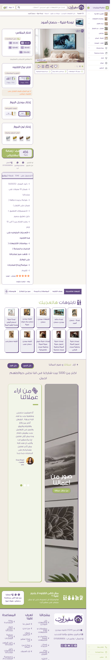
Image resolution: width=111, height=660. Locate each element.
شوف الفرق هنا (11, 108)
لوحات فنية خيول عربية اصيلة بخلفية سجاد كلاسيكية (43, 345)
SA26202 (40, 60)
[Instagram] (72, 645)
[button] (28, 485)
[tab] (73, 291)
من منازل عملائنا (61, 491)
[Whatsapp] (62, 645)
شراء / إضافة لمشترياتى (13, 153)
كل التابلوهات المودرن (68, 13)
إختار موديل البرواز (20, 102)
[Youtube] (68, 645)
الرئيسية (79, 13)
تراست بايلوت (20, 282)
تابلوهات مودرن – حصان (43, 320)
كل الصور (27, 366)
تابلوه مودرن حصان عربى (27, 342)
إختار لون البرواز (22, 127)
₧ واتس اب (16, 165)
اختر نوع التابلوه (22, 67)
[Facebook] (75, 645)
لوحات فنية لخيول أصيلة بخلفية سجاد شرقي (74, 345)
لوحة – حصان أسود (74, 321)
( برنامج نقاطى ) (18, 176)
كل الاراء (13, 366)
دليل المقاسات (12, 39)
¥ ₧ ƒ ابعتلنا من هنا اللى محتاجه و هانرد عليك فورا (12, 598)
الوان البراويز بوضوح (12, 133)
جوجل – (13, 276)
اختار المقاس (23, 33)
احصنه (47, 13)
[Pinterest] (65, 645)
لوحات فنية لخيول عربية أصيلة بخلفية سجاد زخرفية (59, 345)
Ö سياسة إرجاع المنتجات (18, 265)
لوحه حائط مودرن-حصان (59, 320)
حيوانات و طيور (55, 13)
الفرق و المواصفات (12, 73)
